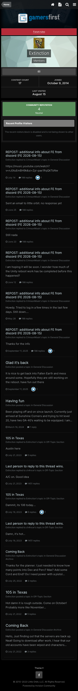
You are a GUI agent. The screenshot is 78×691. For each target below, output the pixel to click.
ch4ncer (30, 470)
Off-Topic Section (55, 442)
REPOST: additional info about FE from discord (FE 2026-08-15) (34, 153)
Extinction (11, 159)
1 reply (33, 427)
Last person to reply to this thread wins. (35, 466)
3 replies (31, 580)
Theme (38, 668)
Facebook (39, 675)
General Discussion (60, 159)
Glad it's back (17, 362)
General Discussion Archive (47, 629)
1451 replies (33, 483)
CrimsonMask (33, 159)
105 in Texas (15, 438)
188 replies (26, 177)
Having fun (15, 401)
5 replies (31, 455)
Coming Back (15, 551)
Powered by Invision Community (39, 685)
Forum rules (39, 31)
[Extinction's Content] (39, 71)
